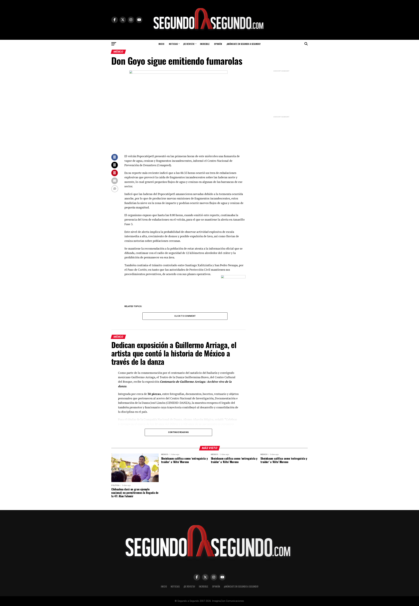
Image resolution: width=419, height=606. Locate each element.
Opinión (218, 44)
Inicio (161, 44)
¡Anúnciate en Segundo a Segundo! (244, 44)
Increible (205, 44)
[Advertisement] (281, 93)
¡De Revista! (189, 44)
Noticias (173, 44)
